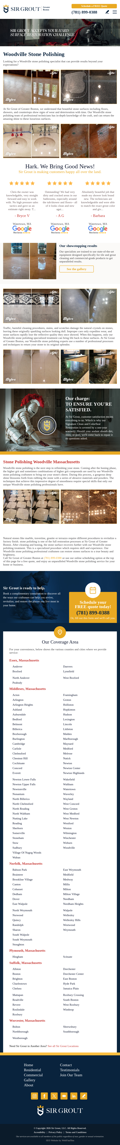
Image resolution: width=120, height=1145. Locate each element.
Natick (67, 758)
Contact (66, 1065)
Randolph (17, 925)
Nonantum (18, 794)
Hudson (67, 714)
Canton (16, 884)
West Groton (70, 808)
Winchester (69, 838)
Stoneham (18, 838)
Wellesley (68, 915)
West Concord (71, 803)
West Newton (70, 818)
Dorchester (69, 969)
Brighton (17, 978)
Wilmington (70, 833)
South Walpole (20, 934)
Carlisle (16, 748)
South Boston (70, 999)
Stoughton (18, 944)
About (28, 1085)
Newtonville (19, 789)
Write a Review (107, 12)
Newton (67, 763)
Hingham (17, 956)
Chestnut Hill (20, 758)
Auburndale (19, 714)
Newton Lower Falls (24, 779)
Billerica (17, 729)
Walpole (67, 910)
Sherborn (17, 828)
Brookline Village (22, 879)
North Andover (21, 677)
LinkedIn (73, 1096)
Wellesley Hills (71, 920)
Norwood (17, 915)
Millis (66, 884)
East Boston (70, 978)
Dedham (17, 894)
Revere (16, 1004)
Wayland (68, 799)
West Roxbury (71, 1004)
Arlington (17, 699)
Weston (67, 828)
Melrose (67, 753)
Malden (67, 734)
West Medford (71, 813)
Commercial (33, 1075)
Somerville (18, 833)
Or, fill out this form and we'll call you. (93, 618)
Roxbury (17, 1014)
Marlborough (70, 738)
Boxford (17, 671)
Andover (17, 666)
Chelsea (16, 988)
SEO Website (52, 1140)
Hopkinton (69, 709)
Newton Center (71, 768)
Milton (67, 889)
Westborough (20, 1038)
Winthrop (68, 1009)
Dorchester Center (73, 973)
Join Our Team (71, 1075)
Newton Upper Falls (23, 784)
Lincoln (67, 724)
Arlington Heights (22, 704)
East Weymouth (72, 869)
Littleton (68, 729)
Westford (68, 823)
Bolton (16, 1026)
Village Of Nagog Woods (26, 852)
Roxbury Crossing (73, 995)
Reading (17, 823)
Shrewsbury (70, 1026)
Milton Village (71, 894)
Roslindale (18, 1009)
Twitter (54, 1096)
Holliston (68, 704)
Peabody (17, 682)
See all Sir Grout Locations (63, 1046)
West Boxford (71, 677)
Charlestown (19, 983)
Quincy (16, 920)
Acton (15, 695)
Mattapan (17, 995)
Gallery (29, 1080)
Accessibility (39, 1132)
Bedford (17, 719)
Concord (17, 768)
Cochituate (18, 763)
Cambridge (18, 743)
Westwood (69, 925)
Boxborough (19, 734)
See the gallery (76, 269)
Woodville (69, 847)
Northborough (20, 1031)
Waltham (68, 784)
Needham (68, 899)
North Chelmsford (22, 803)
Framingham (70, 695)
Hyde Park (69, 983)
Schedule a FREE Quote (94, 6)
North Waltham (21, 813)
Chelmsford (19, 753)
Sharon (16, 929)
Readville (17, 999)
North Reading (20, 808)
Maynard (68, 743)
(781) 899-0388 (84, 12)
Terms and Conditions (75, 1132)
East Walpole (20, 903)
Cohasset (17, 889)
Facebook (44, 1096)
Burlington (18, 738)
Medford (68, 748)
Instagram (34, 1096)
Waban (16, 857)
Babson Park (19, 869)
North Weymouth (22, 910)
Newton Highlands (73, 773)
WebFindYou (68, 1140)
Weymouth (69, 929)
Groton (67, 699)
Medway (68, 879)
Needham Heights (73, 903)
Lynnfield (68, 671)
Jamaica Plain (71, 988)
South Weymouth (22, 939)
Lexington (69, 719)
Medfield (68, 874)
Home (28, 1065)
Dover (16, 899)
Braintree (17, 874)
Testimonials (69, 1070)
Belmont (17, 724)
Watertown (69, 789)
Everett (16, 773)
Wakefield (69, 779)
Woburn (67, 842)
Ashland (17, 709)
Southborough (71, 1031)
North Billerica (21, 799)
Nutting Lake (20, 818)
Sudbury (17, 847)
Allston (16, 969)
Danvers (67, 666)
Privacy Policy (55, 1132)
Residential (32, 1070)
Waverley (68, 794)
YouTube (64, 1096)
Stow (15, 842)
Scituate (67, 956)
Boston (16, 973)
